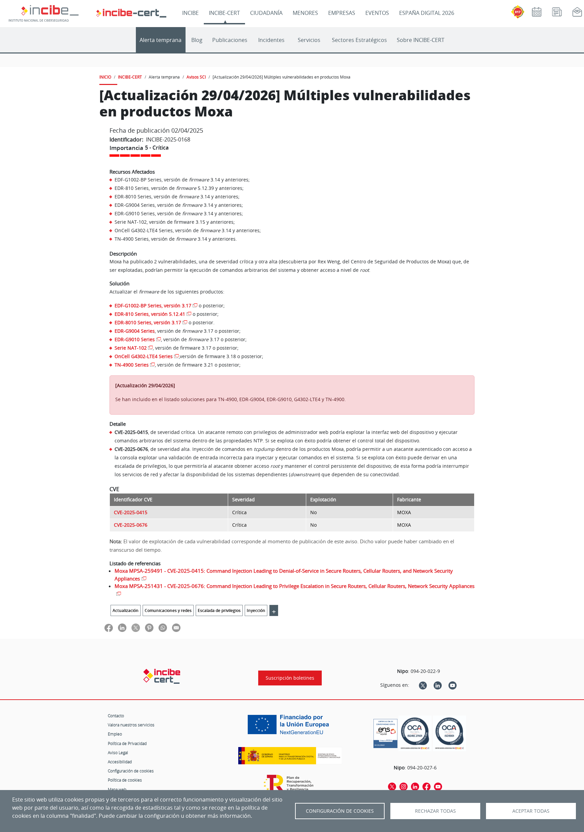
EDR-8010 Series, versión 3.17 (148, 322)
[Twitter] (423, 685)
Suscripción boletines (290, 678)
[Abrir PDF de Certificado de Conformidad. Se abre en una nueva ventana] (385, 732)
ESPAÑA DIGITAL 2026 (426, 13)
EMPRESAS (341, 13)
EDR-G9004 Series (135, 331)
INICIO (105, 77)
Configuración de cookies (131, 770)
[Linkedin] (438, 685)
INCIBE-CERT (224, 13)
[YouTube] (452, 685)
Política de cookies (125, 780)
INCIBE (190, 13)
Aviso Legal (118, 752)
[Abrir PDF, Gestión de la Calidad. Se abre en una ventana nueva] (449, 733)
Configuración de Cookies (340, 811)
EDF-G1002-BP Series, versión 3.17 (153, 305)
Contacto (116, 715)
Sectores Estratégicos (359, 40)
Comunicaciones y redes (168, 610)
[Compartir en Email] (176, 627)
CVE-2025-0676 (130, 525)
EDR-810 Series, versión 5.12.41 (150, 314)
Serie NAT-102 (131, 348)
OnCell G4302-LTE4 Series (144, 356)
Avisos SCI (196, 77)
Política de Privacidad (127, 743)
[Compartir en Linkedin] (122, 627)
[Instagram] (403, 786)
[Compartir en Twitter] (135, 627)
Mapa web (117, 789)
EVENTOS (377, 13)
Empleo (115, 734)
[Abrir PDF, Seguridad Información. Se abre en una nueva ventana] (415, 733)
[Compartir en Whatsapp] (163, 627)
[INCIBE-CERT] (161, 676)
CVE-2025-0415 (130, 512)
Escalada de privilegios (219, 610)
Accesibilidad (120, 761)
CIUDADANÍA (266, 13)
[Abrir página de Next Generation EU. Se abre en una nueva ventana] (290, 727)
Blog (196, 40)
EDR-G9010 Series (135, 339)
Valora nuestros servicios (131, 724)
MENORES (305, 13)
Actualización (126, 610)
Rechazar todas (435, 811)
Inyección (256, 610)
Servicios (309, 40)
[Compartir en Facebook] (108, 627)
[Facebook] (426, 786)
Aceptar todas (531, 811)
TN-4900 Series (132, 365)
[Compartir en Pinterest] (149, 627)
